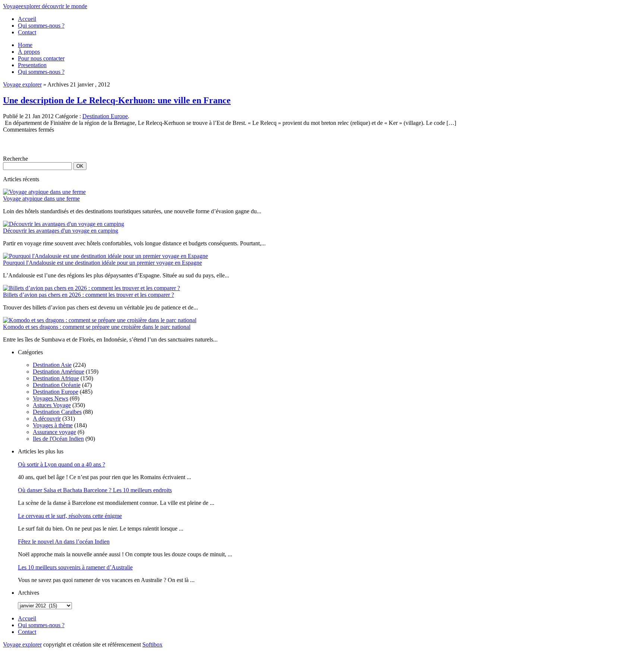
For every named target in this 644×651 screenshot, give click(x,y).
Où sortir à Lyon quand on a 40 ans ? (61, 464)
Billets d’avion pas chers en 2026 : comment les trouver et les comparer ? (88, 295)
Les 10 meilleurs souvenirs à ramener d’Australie (75, 567)
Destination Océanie (56, 385)
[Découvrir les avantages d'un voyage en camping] (63, 224)
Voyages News (50, 398)
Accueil (27, 19)
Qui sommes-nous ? (41, 25)
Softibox (152, 644)
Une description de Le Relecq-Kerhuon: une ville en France (117, 100)
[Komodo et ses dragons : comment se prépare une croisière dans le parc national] (99, 320)
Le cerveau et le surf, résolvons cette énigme (70, 516)
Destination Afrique (56, 378)
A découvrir (47, 418)
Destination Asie (52, 365)
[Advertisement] (90, 144)
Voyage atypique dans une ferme (41, 198)
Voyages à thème (53, 425)
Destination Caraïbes (57, 412)
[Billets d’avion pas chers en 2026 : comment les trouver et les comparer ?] (91, 288)
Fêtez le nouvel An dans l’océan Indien (64, 541)
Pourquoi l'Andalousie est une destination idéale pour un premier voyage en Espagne (102, 263)
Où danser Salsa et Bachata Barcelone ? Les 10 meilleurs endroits (95, 490)
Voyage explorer (22, 84)
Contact (27, 32)
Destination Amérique (58, 371)
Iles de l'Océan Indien (58, 438)
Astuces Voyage (52, 405)
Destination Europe (105, 116)
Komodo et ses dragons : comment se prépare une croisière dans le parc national (96, 327)
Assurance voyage (54, 432)
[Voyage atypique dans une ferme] (44, 192)
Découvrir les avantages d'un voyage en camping (60, 230)
